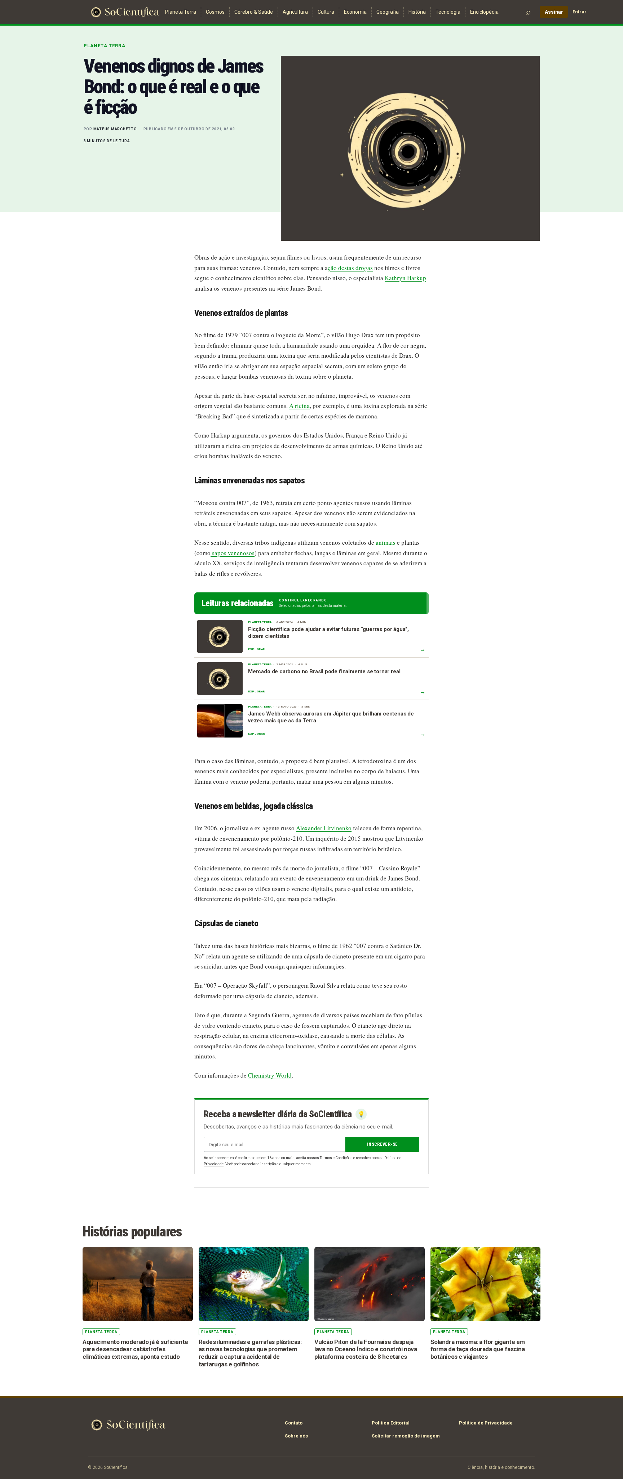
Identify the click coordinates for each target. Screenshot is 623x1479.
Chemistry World (270, 1075)
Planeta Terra (180, 12)
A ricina (299, 405)
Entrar (580, 11)
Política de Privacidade (486, 1423)
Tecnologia (448, 12)
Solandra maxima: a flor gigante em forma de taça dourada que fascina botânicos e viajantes (477, 1349)
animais (386, 542)
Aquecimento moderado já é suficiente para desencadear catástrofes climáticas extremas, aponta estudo (135, 1349)
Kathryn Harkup (405, 278)
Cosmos (215, 12)
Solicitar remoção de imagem (406, 1436)
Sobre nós (296, 1436)
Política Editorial (391, 1423)
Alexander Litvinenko (324, 828)
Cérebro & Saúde (253, 12)
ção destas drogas (350, 268)
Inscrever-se (382, 1144)
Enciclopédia (484, 12)
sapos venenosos (233, 553)
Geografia (387, 12)
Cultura (326, 12)
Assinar (554, 12)
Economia (355, 12)
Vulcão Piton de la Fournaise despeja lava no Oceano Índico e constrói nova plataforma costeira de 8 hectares (365, 1349)
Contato (293, 1423)
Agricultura (295, 12)
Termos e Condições (336, 1158)
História (417, 12)
